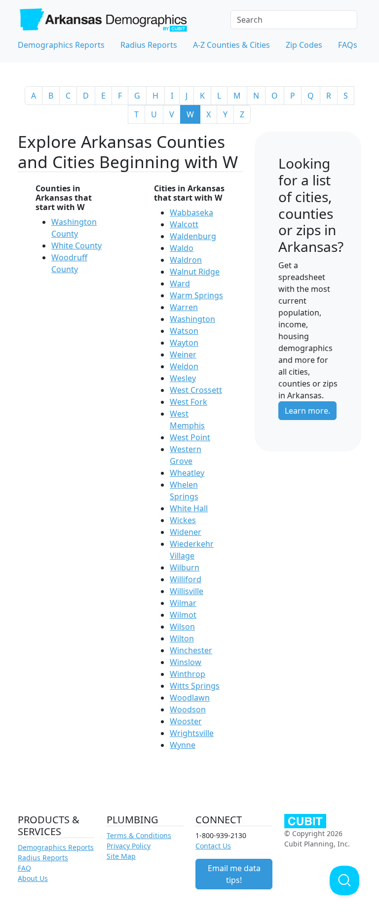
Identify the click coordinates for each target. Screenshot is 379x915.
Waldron (186, 259)
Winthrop (187, 674)
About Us (33, 878)
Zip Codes (304, 44)
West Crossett (196, 390)
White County (76, 245)
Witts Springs (195, 685)
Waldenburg (193, 236)
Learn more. (307, 410)
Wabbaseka (191, 212)
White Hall (189, 508)
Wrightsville (192, 733)
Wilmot (183, 614)
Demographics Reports (61, 44)
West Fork (188, 401)
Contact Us (213, 845)
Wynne (182, 744)
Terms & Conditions (139, 835)
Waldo (181, 248)
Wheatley (187, 472)
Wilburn (184, 567)
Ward (180, 283)
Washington (192, 319)
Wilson (182, 626)
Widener (185, 532)
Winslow (185, 662)
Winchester (191, 650)
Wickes (183, 520)
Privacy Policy (129, 845)
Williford (185, 579)
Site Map (121, 856)
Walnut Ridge (195, 271)
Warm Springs (196, 295)
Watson (184, 330)
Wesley (183, 378)
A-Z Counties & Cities (231, 44)
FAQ (24, 868)
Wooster (186, 721)
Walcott (184, 224)
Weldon (184, 366)
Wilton (182, 638)
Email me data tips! (234, 874)
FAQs (347, 44)
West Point (190, 437)
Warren (184, 307)
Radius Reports (148, 44)
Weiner (183, 354)
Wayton (184, 342)
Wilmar (183, 603)
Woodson (188, 709)
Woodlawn (190, 697)
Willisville (186, 591)
